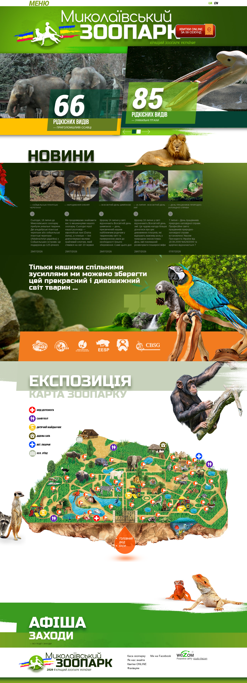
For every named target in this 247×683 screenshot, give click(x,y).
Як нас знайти (136, 660)
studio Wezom (200, 658)
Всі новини (38, 166)
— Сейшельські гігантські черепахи (44, 206)
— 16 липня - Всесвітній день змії (149, 206)
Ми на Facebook (160, 655)
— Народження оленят (77, 205)
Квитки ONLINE (136, 664)
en (216, 3)
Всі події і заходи (42, 644)
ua (210, 3)
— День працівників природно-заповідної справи (185, 206)
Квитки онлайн (195, 31)
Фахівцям (133, 668)
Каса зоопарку (136, 655)
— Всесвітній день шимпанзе (115, 205)
